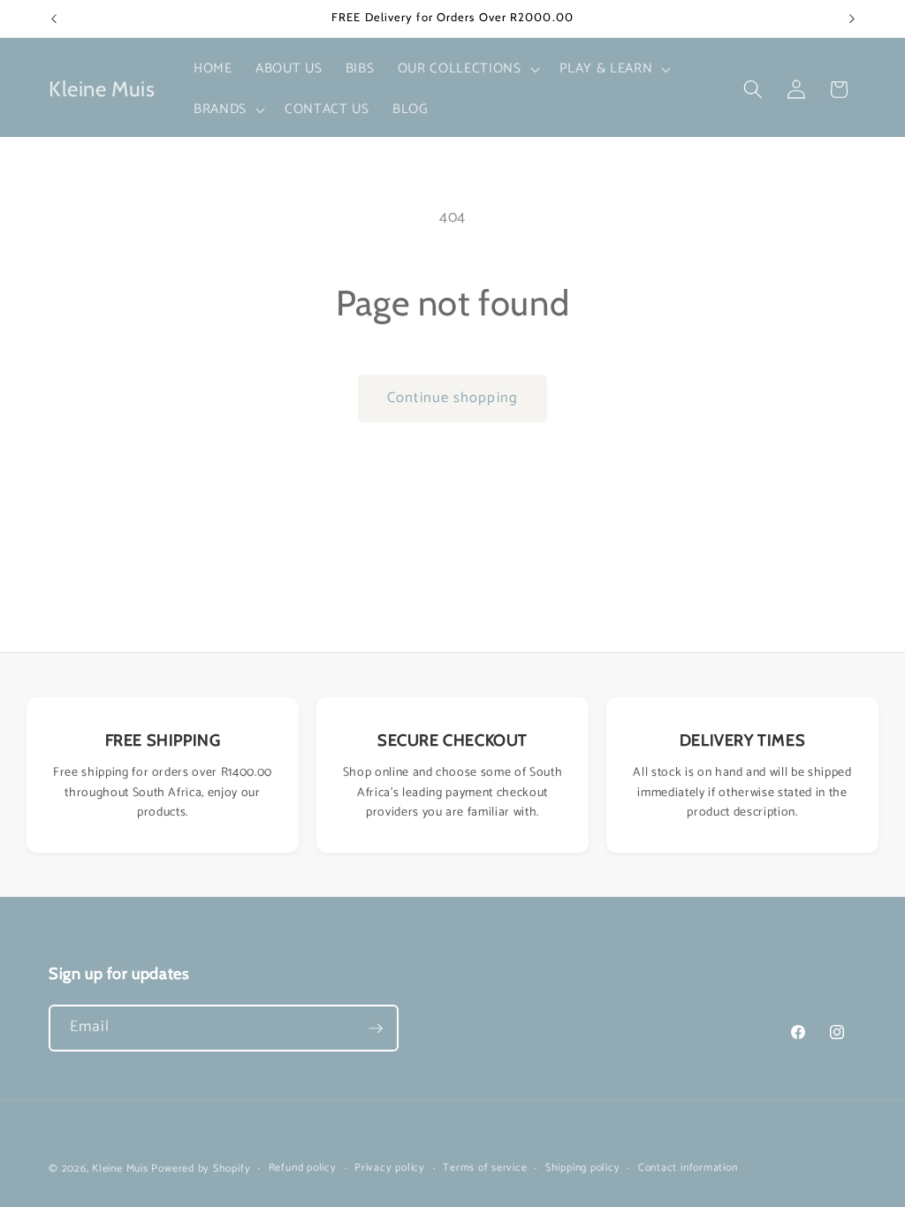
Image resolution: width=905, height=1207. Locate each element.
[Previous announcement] (53, 18)
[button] (467, 69)
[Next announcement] (852, 18)
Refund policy (303, 1168)
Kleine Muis (120, 1169)
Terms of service (485, 1168)
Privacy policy (389, 1168)
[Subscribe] (375, 1028)
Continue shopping (452, 398)
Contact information (688, 1168)
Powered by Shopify (200, 1169)
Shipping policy (582, 1168)
